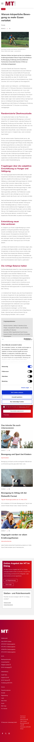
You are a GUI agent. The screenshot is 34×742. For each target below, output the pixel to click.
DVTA (2, 656)
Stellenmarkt (7, 603)
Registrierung (4, 695)
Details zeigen (25, 387)
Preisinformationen (6, 690)
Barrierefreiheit (23, 723)
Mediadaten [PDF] (24, 727)
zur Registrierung (10, 580)
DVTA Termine (4, 680)
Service (3, 687)
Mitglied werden (5, 664)
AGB (21, 725)
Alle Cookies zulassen (17, 392)
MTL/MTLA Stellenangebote (8, 646)
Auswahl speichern (17, 397)
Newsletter (23, 718)
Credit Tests (4, 675)
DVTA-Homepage (5, 667)
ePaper (22, 729)
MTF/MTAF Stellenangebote (8, 644)
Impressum (23, 716)
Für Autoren (4, 708)
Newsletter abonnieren (17, 411)
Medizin (3, 9)
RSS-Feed (3, 706)
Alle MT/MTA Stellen (6, 641)
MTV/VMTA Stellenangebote (8, 652)
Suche (2, 703)
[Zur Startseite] (10, 4)
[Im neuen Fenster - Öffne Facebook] (2, 733)
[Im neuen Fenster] (6, 733)
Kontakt (3, 693)
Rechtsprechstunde (6, 659)
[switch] (28, 371)
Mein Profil (4, 700)
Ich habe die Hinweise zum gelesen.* (18, 407)
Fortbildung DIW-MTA (6, 683)
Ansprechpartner (5, 662)
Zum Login (9, 584)
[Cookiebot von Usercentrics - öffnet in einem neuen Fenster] (25, 339)
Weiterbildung (4, 671)
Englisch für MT (5, 677)
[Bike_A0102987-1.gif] (15, 39)
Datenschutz (22, 407)
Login (2, 698)
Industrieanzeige (8, 605)
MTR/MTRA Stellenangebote (8, 649)
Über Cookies (23, 721)
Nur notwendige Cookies (17, 401)
